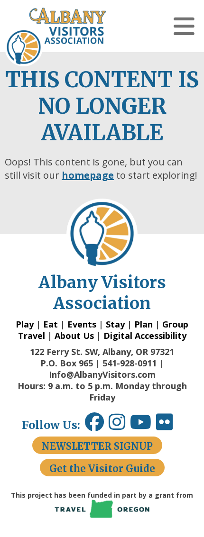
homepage (88, 175)
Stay (115, 324)
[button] (184, 26)
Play (25, 324)
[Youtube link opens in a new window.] (143, 425)
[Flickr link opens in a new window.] (169, 425)
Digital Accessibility (144, 335)
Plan (143, 324)
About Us (74, 335)
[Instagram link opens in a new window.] (119, 425)
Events (81, 324)
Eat (50, 324)
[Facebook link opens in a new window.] (94, 425)
